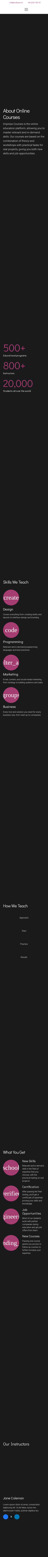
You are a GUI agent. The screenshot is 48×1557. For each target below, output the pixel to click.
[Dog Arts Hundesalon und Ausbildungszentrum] (10, 9)
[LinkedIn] (16, 1516)
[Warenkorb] (44, 9)
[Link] (37, 9)
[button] (26, 9)
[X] (11, 1516)
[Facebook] (5, 1516)
